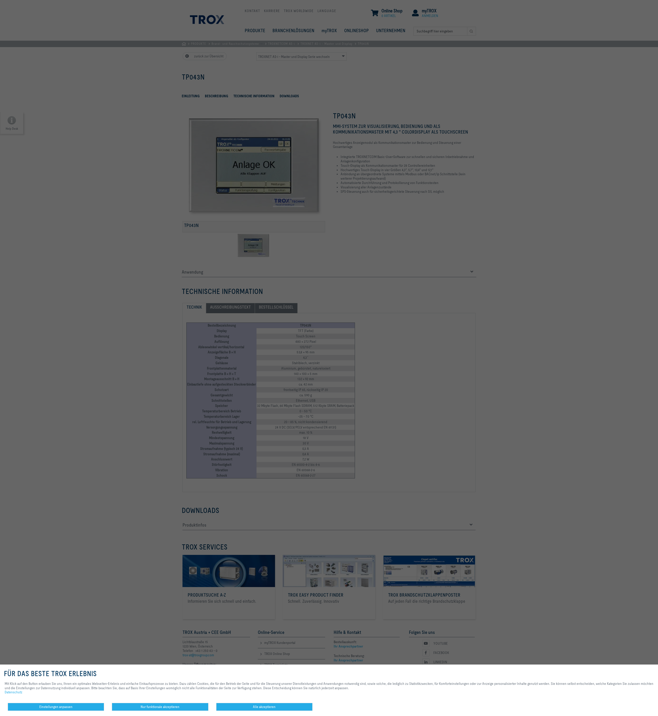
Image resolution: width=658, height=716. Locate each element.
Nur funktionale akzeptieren (160, 707)
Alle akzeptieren (264, 707)
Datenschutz (13, 692)
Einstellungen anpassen (55, 707)
